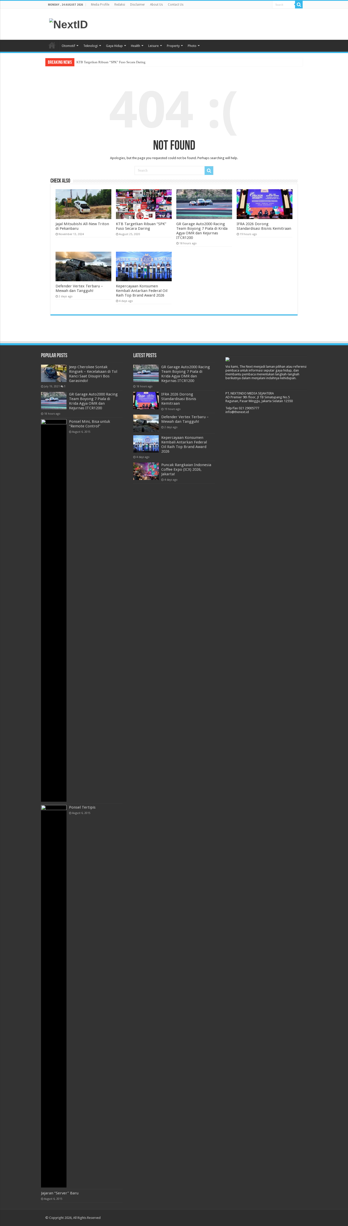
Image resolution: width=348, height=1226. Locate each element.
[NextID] (68, 24)
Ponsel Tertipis (82, 807)
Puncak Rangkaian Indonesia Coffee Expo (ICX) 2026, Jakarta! (186, 469)
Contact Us (175, 4)
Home (52, 45)
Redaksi (119, 4)
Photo (192, 46)
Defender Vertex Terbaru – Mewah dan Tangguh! (79, 288)
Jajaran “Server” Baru (59, 1193)
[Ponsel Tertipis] (53, 996)
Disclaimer (137, 4)
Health (135, 46)
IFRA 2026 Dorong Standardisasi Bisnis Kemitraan (264, 226)
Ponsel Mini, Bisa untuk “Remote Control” (89, 423)
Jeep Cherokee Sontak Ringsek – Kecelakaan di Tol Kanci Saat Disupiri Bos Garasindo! (93, 374)
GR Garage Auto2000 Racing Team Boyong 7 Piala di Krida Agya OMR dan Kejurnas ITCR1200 (201, 231)
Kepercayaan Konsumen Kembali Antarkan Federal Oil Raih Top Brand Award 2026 (141, 291)
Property (173, 46)
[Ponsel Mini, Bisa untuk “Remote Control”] (53, 610)
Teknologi (90, 46)
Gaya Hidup (114, 46)
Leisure (153, 46)
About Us (156, 4)
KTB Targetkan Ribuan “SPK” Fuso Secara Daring (110, 62)
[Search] (299, 4)
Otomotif (68, 46)
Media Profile (100, 4)
